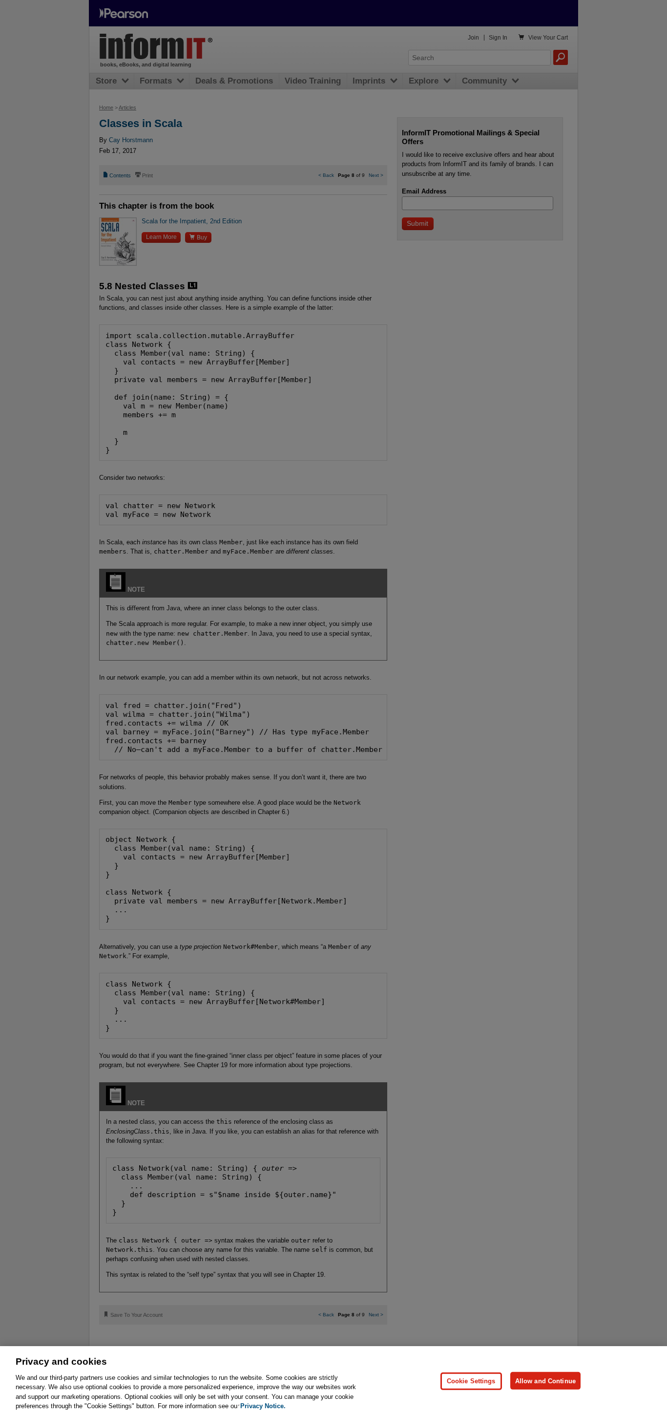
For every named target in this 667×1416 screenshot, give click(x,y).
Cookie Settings (471, 1380)
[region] (333, 1381)
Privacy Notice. (263, 1406)
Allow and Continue (545, 1380)
